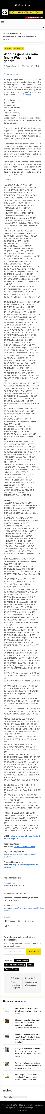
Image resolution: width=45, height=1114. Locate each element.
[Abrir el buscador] (43, 27)
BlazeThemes (22, 1110)
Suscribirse (34, 951)
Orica (30, 965)
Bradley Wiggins (21, 960)
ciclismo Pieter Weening (15, 965)
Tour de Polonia (11, 969)
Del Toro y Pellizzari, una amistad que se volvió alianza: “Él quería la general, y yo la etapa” (28, 1065)
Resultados (18, 48)
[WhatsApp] (25, 5)
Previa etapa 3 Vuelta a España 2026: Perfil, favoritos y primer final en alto (28, 1011)
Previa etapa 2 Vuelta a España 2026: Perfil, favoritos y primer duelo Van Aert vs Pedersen (26, 1077)
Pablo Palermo (11, 66)
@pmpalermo (13, 74)
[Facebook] (16, 5)
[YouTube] (28, 5)
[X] (22, 5)
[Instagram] (19, 5)
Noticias (8, 48)
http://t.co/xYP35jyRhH (24, 846)
